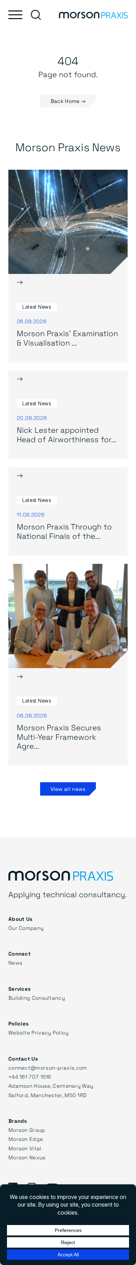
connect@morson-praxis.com (47, 1067)
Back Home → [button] (68, 100)
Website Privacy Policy (38, 1032)
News (15, 962)
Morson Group (26, 1129)
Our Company (26, 927)
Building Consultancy (36, 997)
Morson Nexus (27, 1157)
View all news (68, 788)
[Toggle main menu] (15, 14)
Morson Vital (24, 1148)
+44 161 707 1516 (29, 1076)
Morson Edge (25, 1138)
